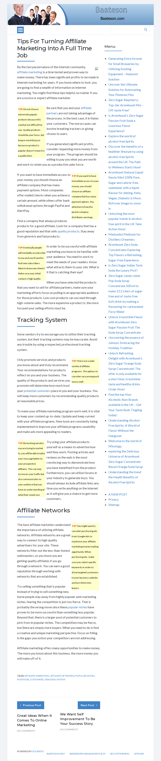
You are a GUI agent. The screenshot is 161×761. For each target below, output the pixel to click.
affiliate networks (62, 675)
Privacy (113, 499)
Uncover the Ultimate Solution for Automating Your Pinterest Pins (124, 89)
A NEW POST (117, 494)
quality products (69, 231)
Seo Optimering (119, 754)
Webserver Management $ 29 (87, 754)
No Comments (26, 730)
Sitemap (113, 504)
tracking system (55, 679)
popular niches (77, 607)
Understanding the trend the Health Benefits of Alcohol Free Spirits (124, 477)
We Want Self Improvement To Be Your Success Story (77, 719)
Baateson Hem (56, 754)
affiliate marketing (29, 72)
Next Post (87, 705)
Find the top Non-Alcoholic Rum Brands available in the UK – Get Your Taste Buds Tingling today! (125, 405)
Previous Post (32, 705)
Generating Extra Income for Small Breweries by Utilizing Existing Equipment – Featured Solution (125, 69)
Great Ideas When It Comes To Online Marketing (34, 720)
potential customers (37, 391)
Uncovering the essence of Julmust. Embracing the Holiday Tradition (126, 343)
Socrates (38, 751)
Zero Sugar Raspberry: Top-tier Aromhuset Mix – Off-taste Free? (125, 105)
